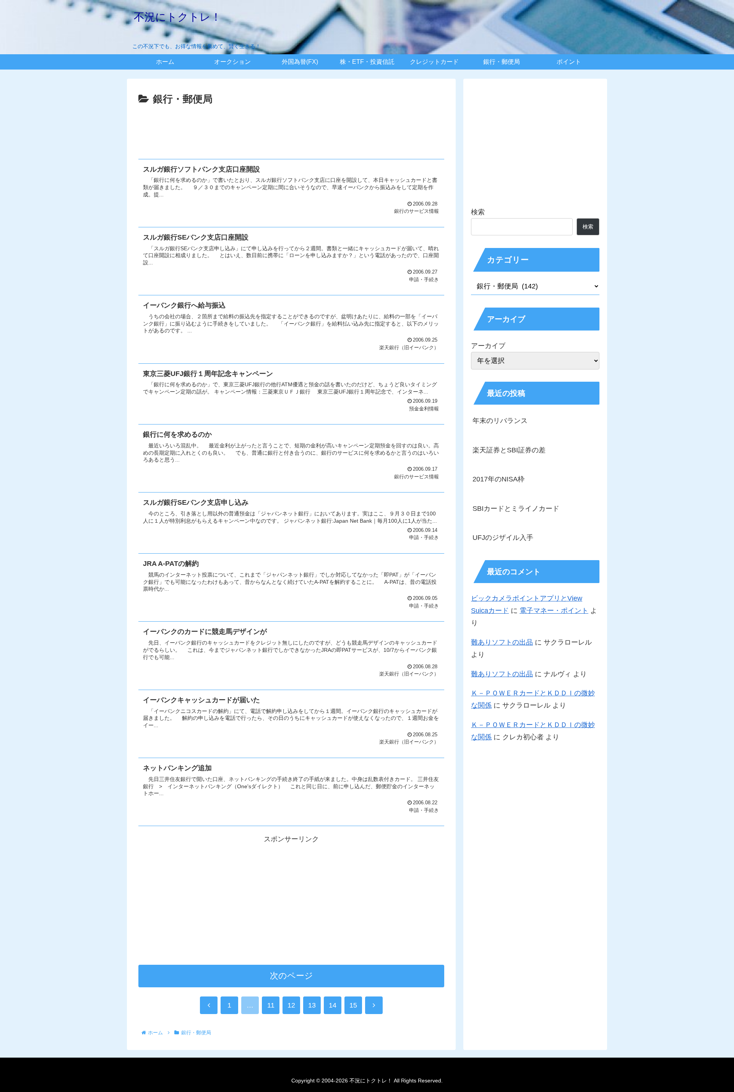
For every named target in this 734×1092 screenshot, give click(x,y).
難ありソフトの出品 (502, 642)
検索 (478, 212)
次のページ (291, 975)
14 (332, 1005)
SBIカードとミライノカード (516, 508)
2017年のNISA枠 (499, 479)
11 (270, 1005)
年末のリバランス (500, 420)
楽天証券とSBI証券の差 (509, 450)
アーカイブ (488, 346)
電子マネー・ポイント (554, 610)
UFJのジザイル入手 (503, 537)
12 (291, 1005)
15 (353, 1005)
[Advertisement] (291, 129)
